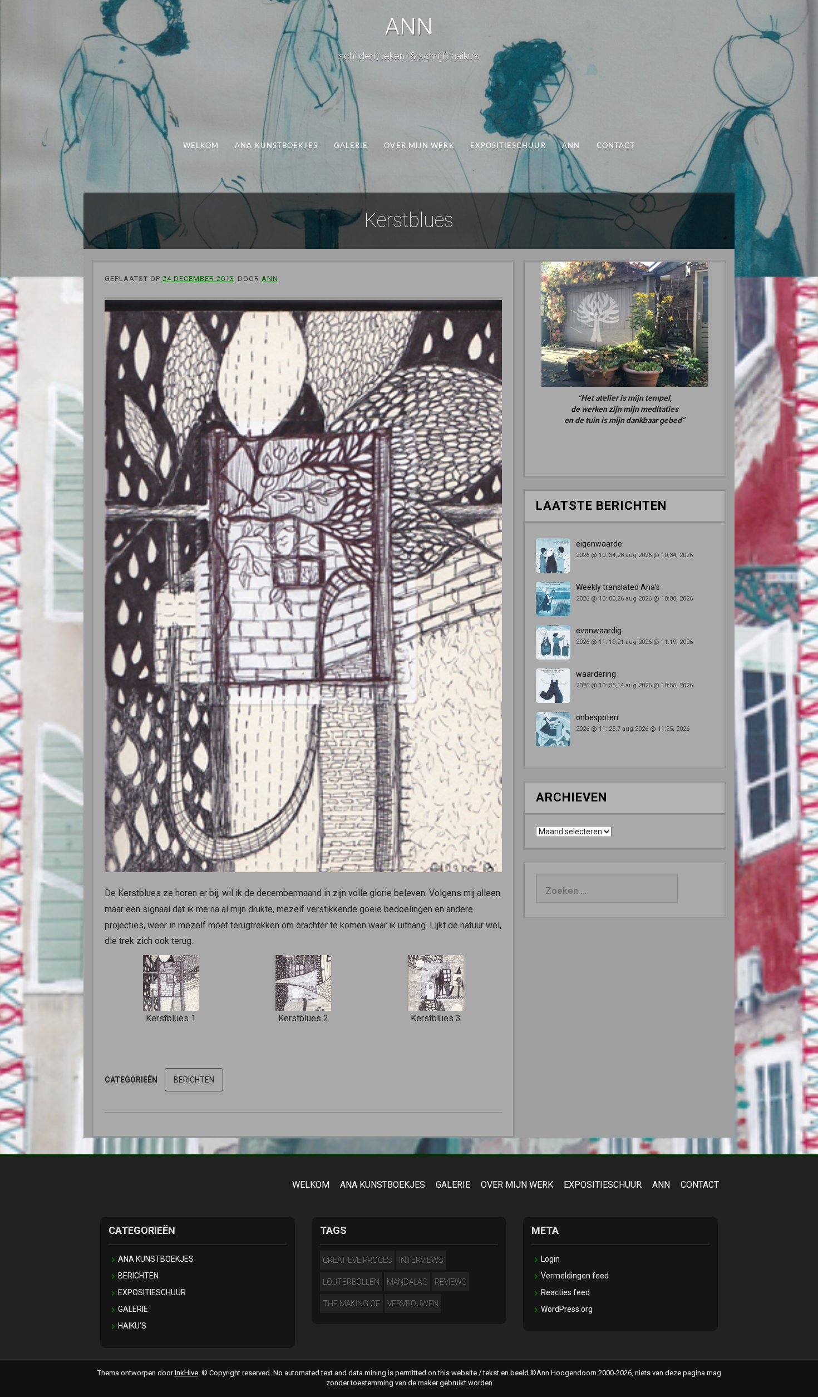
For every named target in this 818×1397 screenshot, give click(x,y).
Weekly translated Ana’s (618, 587)
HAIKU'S (132, 1325)
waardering (596, 674)
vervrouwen (412, 1303)
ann (270, 278)
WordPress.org (567, 1309)
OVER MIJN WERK (419, 146)
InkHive (186, 1373)
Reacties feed (565, 1292)
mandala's (407, 1281)
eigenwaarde (599, 543)
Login (550, 1259)
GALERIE (351, 146)
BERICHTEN (194, 1079)
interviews (421, 1260)
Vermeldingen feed (575, 1275)
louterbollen (351, 1281)
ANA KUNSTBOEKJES (276, 146)
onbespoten (597, 717)
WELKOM (201, 146)
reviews (450, 1281)
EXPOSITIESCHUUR (507, 146)
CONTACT (616, 146)
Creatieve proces (357, 1260)
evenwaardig (599, 630)
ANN (409, 26)
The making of (351, 1303)
